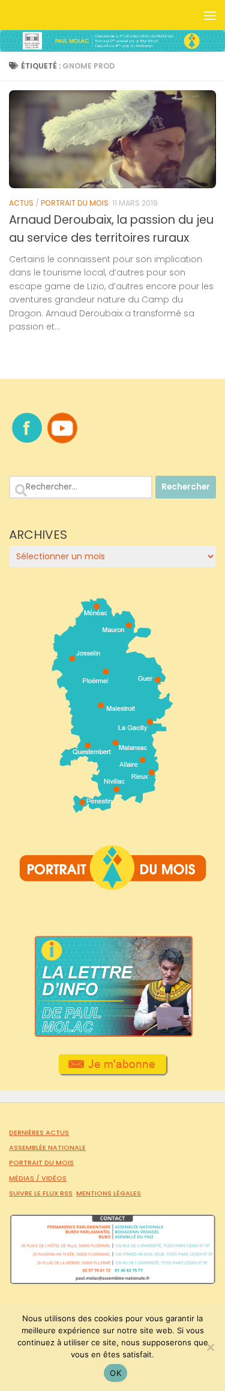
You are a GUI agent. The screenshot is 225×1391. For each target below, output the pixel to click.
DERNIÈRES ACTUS (39, 1132)
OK (115, 1373)
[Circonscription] (112, 808)
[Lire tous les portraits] (112, 885)
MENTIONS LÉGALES (108, 1193)
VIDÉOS (54, 1178)
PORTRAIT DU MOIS (75, 203)
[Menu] (210, 15)
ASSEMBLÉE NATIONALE (47, 1147)
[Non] (210, 1347)
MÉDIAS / (25, 1178)
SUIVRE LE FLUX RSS (41, 1193)
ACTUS (21, 203)
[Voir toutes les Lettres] (112, 1033)
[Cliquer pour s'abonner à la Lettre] (112, 1071)
